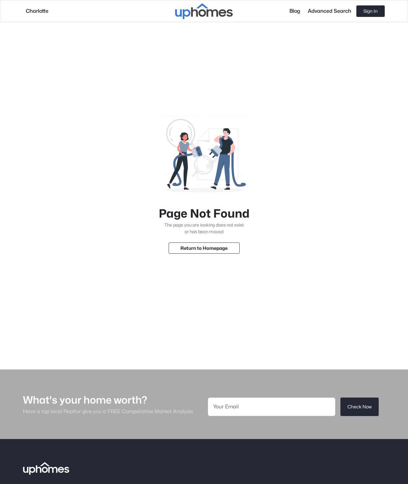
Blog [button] (294, 11)
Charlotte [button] (37, 11)
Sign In (370, 11)
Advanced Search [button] (329, 11)
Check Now (359, 406)
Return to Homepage (204, 248)
